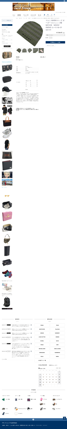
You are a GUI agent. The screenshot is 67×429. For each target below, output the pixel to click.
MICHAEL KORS (42, 348)
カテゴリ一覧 (33, 15)
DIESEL (57, 356)
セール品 (4, 29)
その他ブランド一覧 (42, 360)
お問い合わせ (17, 425)
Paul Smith (57, 329)
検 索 (7, 46)
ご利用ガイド (7, 425)
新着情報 (19, 15)
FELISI (57, 325)
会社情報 (3, 425)
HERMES (57, 337)
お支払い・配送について (31, 425)
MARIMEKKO (57, 352)
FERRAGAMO (42, 352)
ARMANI (42, 333)
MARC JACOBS (57, 348)
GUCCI (57, 340)
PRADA (42, 325)
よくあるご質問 (12, 425)
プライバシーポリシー (39, 425)
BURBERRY (57, 333)
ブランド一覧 (25, 15)
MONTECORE (42, 329)
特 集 (39, 15)
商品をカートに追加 (56, 42)
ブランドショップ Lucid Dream (9, 423)
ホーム (14, 15)
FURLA (42, 356)
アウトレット (5, 30)
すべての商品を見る (8, 20)
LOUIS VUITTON (42, 337)
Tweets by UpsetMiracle (6, 61)
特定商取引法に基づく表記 (24, 425)
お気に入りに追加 (51, 45)
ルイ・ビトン (4, 187)
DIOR (57, 344)
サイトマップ (45, 425)
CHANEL (42, 340)
